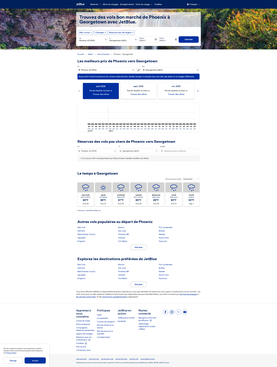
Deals (90, 54)
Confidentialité (103, 337)
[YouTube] (184, 312)
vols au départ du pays (147, 359)
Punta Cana (164, 238)
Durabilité (122, 321)
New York (81, 227)
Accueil (80, 54)
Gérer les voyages (110, 4)
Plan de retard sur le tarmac (105, 326)
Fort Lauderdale (165, 227)
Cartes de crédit (83, 321)
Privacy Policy (11, 353)
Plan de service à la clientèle (105, 332)
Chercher (189, 39)
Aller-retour (84, 32)
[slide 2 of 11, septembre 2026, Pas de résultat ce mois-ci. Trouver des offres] (138, 91)
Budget (162, 146)
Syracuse (163, 241)
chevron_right (198, 91)
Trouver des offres (101, 94)
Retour (161, 38)
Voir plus (138, 247)
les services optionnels (86, 297)
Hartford (81, 231)
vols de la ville (133, 359)
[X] (178, 312)
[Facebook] (165, 312)
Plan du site (81, 347)
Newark (162, 234)
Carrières (81, 343)
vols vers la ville (94, 359)
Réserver (95, 4)
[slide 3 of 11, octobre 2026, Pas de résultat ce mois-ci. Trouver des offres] (176, 91)
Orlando (121, 238)
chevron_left (79, 91)
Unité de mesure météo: (173, 179)
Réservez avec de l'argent (120, 32)
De (80, 38)
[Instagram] (171, 312)
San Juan (122, 231)
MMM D (142, 40)
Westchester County (86, 234)
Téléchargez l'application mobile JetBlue (146, 326)
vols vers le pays (81, 359)
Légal (99, 315)
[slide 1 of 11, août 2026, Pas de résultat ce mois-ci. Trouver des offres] (101, 91)
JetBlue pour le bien (126, 318)
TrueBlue (158, 4)
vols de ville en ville (107, 359)
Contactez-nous (83, 350)
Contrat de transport (106, 322)
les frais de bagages (188, 294)
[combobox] (91, 40)
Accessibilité (102, 318)
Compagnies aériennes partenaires (85, 329)
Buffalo (162, 231)
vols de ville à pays (121, 359)
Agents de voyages (84, 334)
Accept (35, 361)
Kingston (81, 241)
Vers (143, 66)
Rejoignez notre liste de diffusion (147, 319)
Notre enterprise (83, 324)
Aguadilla (81, 238)
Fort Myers (122, 241)
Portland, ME (123, 234)
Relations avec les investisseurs (83, 338)
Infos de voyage (144, 4)
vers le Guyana (103, 54)
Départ (141, 38)
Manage (13, 361)
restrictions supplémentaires (114, 297)
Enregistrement (127, 4)
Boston (121, 227)
